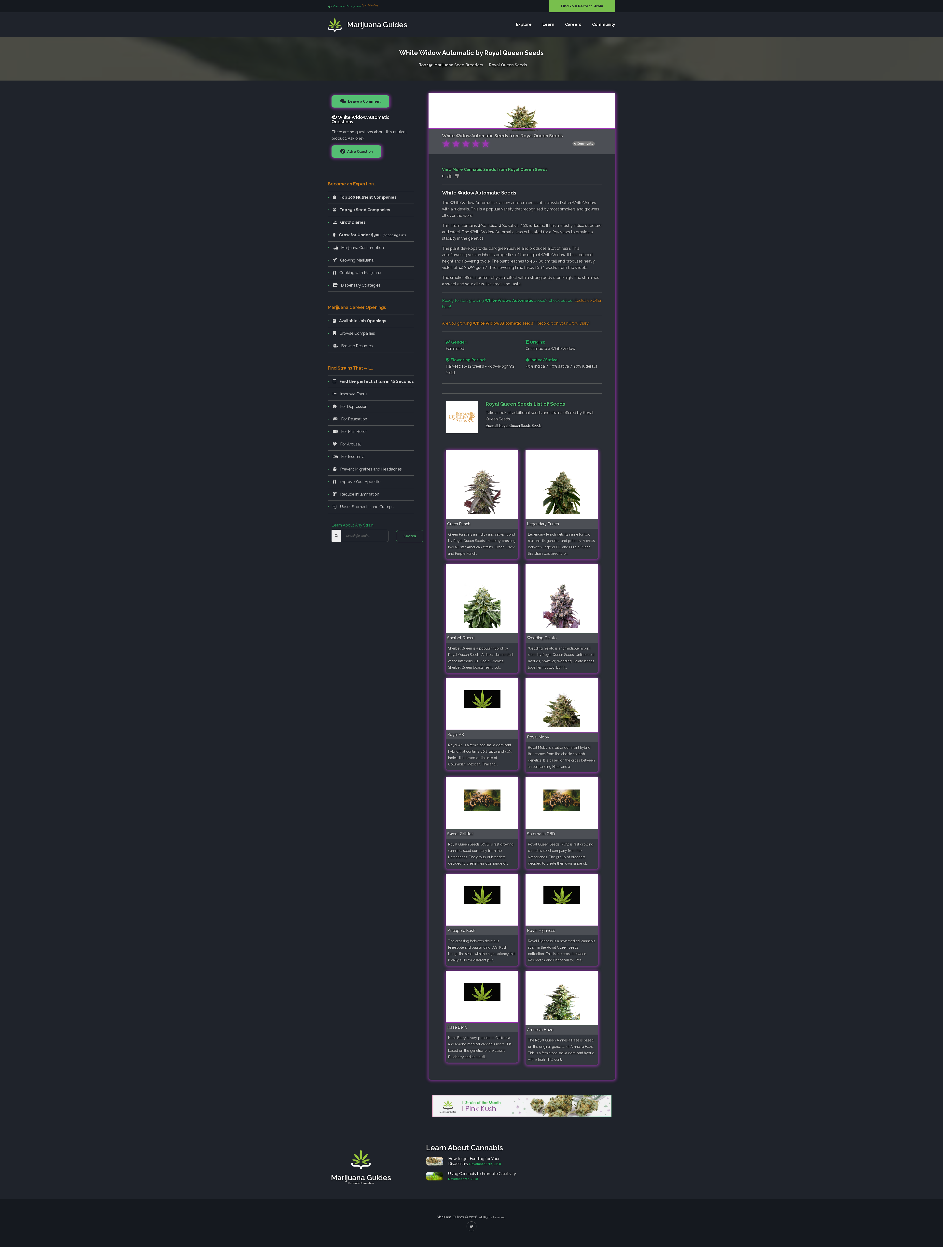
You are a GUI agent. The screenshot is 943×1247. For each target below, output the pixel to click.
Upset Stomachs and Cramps (366, 506)
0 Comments (583, 143)
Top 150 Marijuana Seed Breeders (451, 65)
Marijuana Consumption (362, 247)
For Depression (353, 406)
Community (603, 24)
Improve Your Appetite (359, 481)
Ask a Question (360, 151)
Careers (573, 24)
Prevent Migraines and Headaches (370, 469)
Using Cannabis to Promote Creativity (482, 1173)
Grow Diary (579, 323)
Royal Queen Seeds (508, 65)
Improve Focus (353, 394)
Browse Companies (357, 333)
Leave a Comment (364, 101)
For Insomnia (352, 456)
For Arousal (350, 444)
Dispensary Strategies (360, 285)
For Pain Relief (353, 431)
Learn (548, 24)
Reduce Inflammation (359, 494)
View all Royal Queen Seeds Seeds (513, 426)
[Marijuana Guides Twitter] (471, 1226)
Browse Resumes (356, 346)
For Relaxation (353, 419)
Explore (524, 24)
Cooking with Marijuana (359, 272)
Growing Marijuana (356, 260)
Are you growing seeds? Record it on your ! (516, 323)
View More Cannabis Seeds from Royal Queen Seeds (495, 169)
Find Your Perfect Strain (582, 6)
